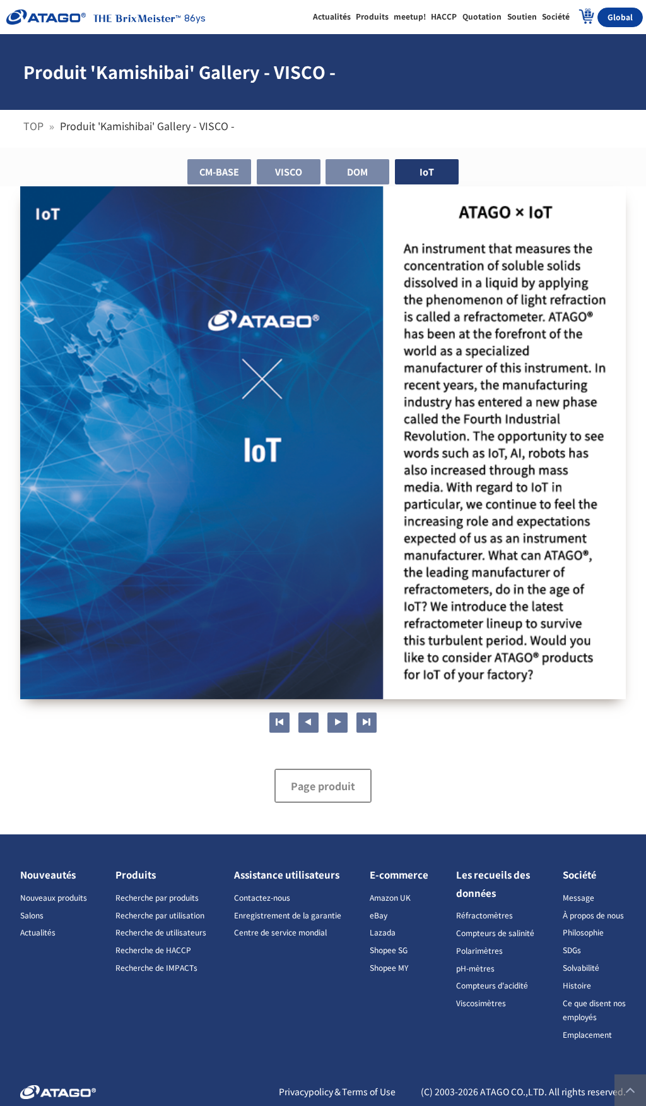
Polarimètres (479, 950)
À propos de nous (593, 915)
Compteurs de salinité (495, 932)
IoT (427, 171)
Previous (308, 722)
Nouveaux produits (53, 897)
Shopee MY (389, 967)
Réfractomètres (484, 915)
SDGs (572, 949)
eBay (378, 915)
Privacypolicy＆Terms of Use (337, 1091)
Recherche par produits (157, 897)
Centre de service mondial (280, 932)
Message (578, 897)
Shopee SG (389, 949)
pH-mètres (475, 968)
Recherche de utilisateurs (160, 932)
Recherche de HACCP (153, 949)
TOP (34, 125)
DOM (357, 171)
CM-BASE (219, 171)
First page (279, 722)
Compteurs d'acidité (492, 985)
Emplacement (587, 1034)
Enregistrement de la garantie (287, 915)
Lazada (383, 932)
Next (337, 722)
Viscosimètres (481, 1002)
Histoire (577, 985)
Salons (32, 915)
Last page (366, 722)
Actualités (38, 932)
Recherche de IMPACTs (156, 967)
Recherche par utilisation (159, 915)
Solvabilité (581, 967)
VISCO (288, 171)
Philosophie (583, 932)
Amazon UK (390, 897)
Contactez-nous (262, 897)
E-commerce (399, 874)
